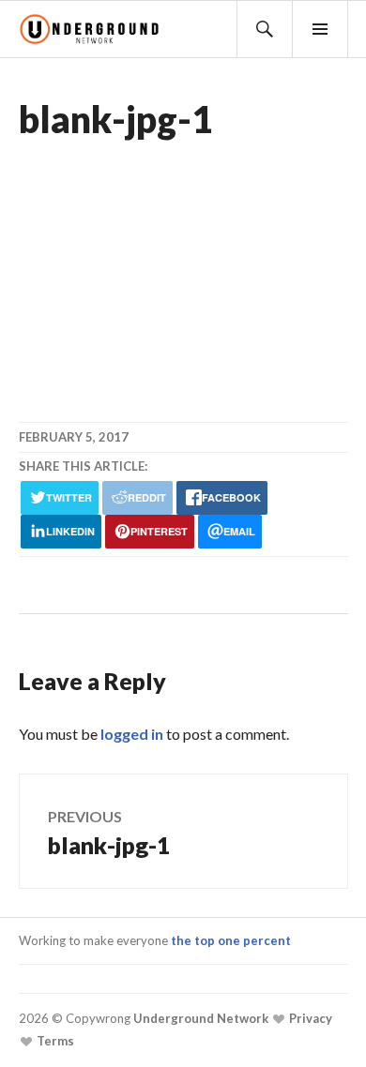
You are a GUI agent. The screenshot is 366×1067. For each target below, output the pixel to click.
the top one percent (231, 940)
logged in (131, 734)
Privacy (309, 1018)
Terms (54, 1040)
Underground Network (199, 1018)
